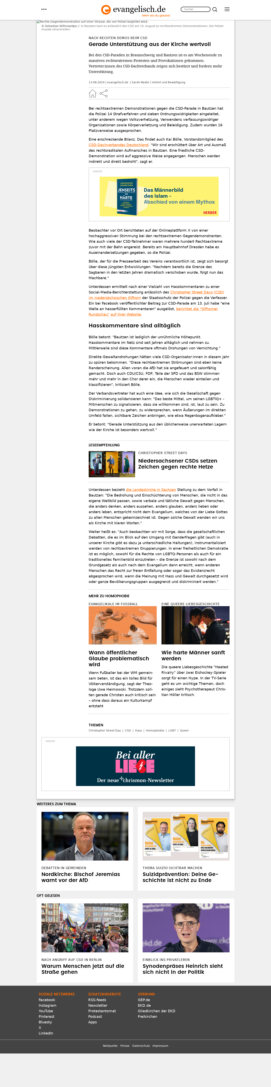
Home (93, 80)
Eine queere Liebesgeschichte (190, 591)
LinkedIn (46, 1020)
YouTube (46, 998)
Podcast (95, 1004)
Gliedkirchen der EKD (156, 998)
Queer (184, 717)
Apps (92, 1009)
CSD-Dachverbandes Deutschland (118, 132)
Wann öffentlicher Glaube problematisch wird (119, 645)
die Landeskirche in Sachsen (151, 477)
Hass (138, 717)
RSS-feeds (97, 987)
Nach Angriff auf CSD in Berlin (71, 947)
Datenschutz (141, 1032)
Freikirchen (147, 1004)
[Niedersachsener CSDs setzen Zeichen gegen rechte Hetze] (112, 451)
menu (43, 9)
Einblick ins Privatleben (166, 947)
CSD (128, 717)
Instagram (48, 992)
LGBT (172, 717)
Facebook (47, 987)
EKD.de (144, 992)
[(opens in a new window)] (159, 183)
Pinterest (46, 1004)
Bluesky (45, 1009)
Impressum (160, 1032)
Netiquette (110, 1032)
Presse (125, 1032)
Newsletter (97, 992)
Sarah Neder (140, 69)
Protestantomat (102, 998)
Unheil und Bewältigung (168, 69)
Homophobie (155, 717)
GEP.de (144, 987)
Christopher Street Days (162, 440)
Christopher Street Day (105, 717)
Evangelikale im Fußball (113, 591)
